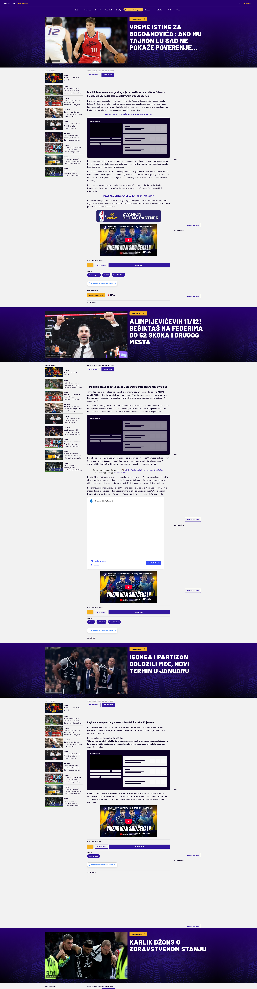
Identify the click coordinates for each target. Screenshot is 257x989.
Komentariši (108, 75)
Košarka (67, 110)
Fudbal (66, 75)
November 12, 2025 (119, 473)
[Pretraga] (239, 3)
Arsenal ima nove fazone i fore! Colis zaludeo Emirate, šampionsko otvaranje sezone (73, 149)
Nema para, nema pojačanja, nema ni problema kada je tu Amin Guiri (73, 173)
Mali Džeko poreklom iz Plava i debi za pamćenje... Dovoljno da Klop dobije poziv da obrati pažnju (72, 102)
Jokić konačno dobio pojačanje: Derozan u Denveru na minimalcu (72, 138)
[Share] (90, 265)
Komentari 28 (93, 705)
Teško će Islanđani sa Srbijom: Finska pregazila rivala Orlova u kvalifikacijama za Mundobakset (73, 114)
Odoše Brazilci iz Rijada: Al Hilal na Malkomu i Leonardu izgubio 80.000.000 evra (72, 126)
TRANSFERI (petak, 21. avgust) (72, 79)
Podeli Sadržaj (137, 19)
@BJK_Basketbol (132, 470)
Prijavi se (247, 3)
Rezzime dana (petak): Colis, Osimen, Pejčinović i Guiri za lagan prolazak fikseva (73, 161)
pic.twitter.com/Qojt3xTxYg (152, 470)
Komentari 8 (93, 75)
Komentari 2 (93, 369)
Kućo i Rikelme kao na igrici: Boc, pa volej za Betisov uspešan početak (73, 90)
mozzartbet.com (193, 225)
